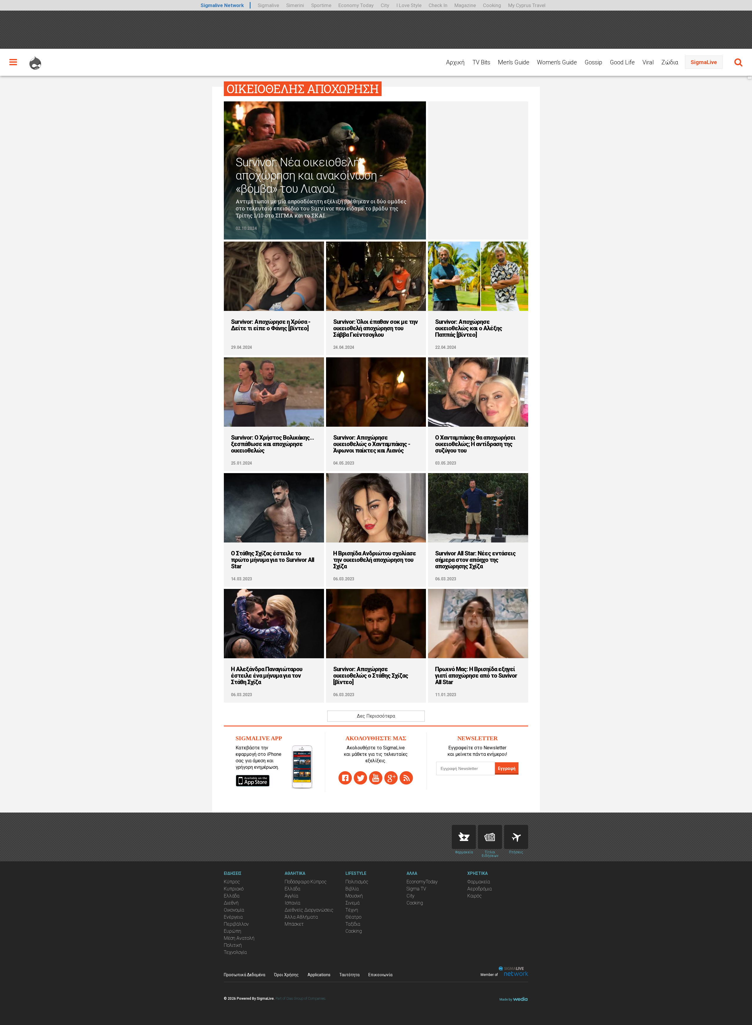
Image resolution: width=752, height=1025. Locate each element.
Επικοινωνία (380, 974)
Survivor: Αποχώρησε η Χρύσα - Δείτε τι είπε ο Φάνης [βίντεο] (270, 325)
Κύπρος (232, 882)
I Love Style (409, 5)
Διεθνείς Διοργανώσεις (309, 910)
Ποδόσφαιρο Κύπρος (306, 882)
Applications (319, 974)
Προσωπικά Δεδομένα (244, 974)
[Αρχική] (35, 60)
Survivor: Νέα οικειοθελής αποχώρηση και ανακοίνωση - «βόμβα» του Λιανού (309, 175)
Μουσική (354, 896)
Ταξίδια (352, 924)
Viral (648, 62)
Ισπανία (292, 903)
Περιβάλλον (236, 924)
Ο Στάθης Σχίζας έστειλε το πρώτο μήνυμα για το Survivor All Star (272, 560)
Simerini (295, 5)
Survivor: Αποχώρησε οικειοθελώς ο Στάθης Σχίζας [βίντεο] (370, 676)
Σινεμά (352, 903)
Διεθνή (231, 903)
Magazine (465, 5)
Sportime (321, 5)
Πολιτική (233, 945)
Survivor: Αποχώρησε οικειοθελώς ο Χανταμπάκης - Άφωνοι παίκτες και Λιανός (371, 444)
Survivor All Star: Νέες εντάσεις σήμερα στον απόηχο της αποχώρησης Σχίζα (475, 560)
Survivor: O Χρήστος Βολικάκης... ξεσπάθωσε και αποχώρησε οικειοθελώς (272, 444)
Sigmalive (268, 5)
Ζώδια (670, 62)
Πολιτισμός (356, 882)
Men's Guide (513, 62)
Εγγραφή (507, 768)
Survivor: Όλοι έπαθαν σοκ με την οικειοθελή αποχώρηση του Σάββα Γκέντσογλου (375, 328)
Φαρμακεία (478, 882)
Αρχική (455, 62)
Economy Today (356, 5)
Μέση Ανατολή (239, 938)
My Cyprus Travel (526, 5)
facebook (345, 778)
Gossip (593, 62)
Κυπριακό (234, 889)
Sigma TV (416, 889)
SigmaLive (704, 62)
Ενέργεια (233, 917)
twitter (360, 778)
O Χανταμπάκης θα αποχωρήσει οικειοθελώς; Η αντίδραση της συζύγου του (475, 444)
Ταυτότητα (349, 974)
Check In (438, 5)
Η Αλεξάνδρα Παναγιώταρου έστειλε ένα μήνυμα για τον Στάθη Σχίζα (266, 676)
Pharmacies (464, 837)
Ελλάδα (231, 896)
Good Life (622, 62)
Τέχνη (351, 910)
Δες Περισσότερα (376, 716)
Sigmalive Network (222, 5)
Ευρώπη (232, 931)
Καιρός (474, 896)
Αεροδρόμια (479, 889)
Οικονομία (234, 910)
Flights (516, 837)
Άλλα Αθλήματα (301, 917)
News (490, 837)
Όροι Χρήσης (286, 974)
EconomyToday (422, 882)
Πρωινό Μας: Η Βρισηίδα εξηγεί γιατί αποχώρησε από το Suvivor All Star (476, 676)
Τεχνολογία (235, 952)
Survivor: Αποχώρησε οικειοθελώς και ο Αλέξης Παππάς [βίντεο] (468, 328)
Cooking (492, 5)
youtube (375, 778)
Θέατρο (353, 917)
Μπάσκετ (294, 924)
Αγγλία (291, 896)
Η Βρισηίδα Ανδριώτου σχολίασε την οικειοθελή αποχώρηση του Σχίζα (374, 560)
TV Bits (481, 62)
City (385, 5)
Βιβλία (352, 889)
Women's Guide (557, 62)
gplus (391, 778)
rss (406, 778)
